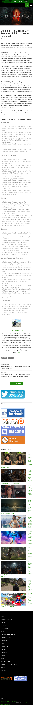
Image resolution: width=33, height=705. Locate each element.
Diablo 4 (11, 357)
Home (2, 616)
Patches (3, 28)
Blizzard (4, 357)
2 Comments (28, 39)
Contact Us (8, 701)
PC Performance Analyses (8, 634)
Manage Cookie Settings (5, 704)
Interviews (3, 670)
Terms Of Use (3, 701)
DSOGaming (3, 698)
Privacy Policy (14, 701)
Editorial (3, 667)
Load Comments (16, 383)
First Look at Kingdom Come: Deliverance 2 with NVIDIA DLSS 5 (30, 584)
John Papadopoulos (17, 39)
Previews (4, 652)
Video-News (5, 628)
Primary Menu (31, 5)
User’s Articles (6, 646)
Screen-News (5, 625)
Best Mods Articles (5, 661)
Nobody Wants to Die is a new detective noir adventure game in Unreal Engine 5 (15, 366)
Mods (2, 658)
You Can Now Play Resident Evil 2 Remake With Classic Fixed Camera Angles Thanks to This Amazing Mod (15, 374)
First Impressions (6, 637)
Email (19, 352)
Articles (3, 631)
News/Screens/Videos (6, 619)
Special (2, 643)
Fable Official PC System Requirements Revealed (30, 552)
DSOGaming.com (29, 702)
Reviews (4, 649)
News (3, 622)
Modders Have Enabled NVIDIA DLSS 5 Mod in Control (30, 490)
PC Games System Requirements (8, 664)
